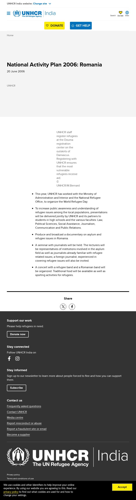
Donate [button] (120, 15)
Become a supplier (18, 435)
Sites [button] (127, 15)
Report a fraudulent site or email (27, 429)
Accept (122, 487)
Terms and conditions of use (20, 478)
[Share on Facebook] (72, 307)
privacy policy (11, 492)
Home (10, 35)
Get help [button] (83, 25)
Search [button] (113, 15)
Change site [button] (40, 3)
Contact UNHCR (17, 412)
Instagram (17, 358)
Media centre (15, 418)
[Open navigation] (8, 13)
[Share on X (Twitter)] (63, 307)
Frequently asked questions (24, 406)
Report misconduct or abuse (24, 423)
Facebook (9, 358)
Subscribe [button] (16, 388)
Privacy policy (13, 474)
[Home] (25, 14)
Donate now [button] (17, 334)
